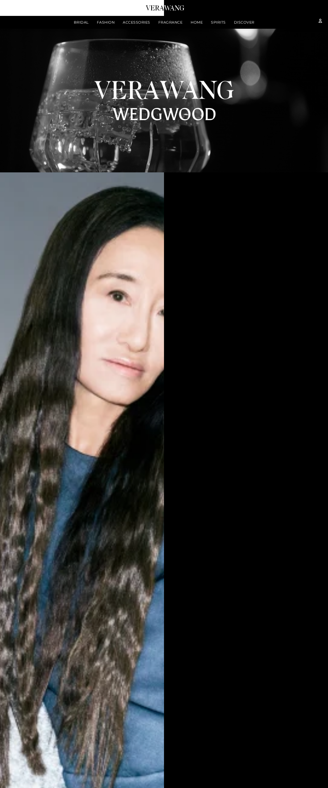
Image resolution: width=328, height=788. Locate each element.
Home (197, 22)
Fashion (106, 22)
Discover (244, 22)
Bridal (81, 22)
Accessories (136, 22)
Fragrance (170, 22)
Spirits (218, 22)
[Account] (320, 20)
